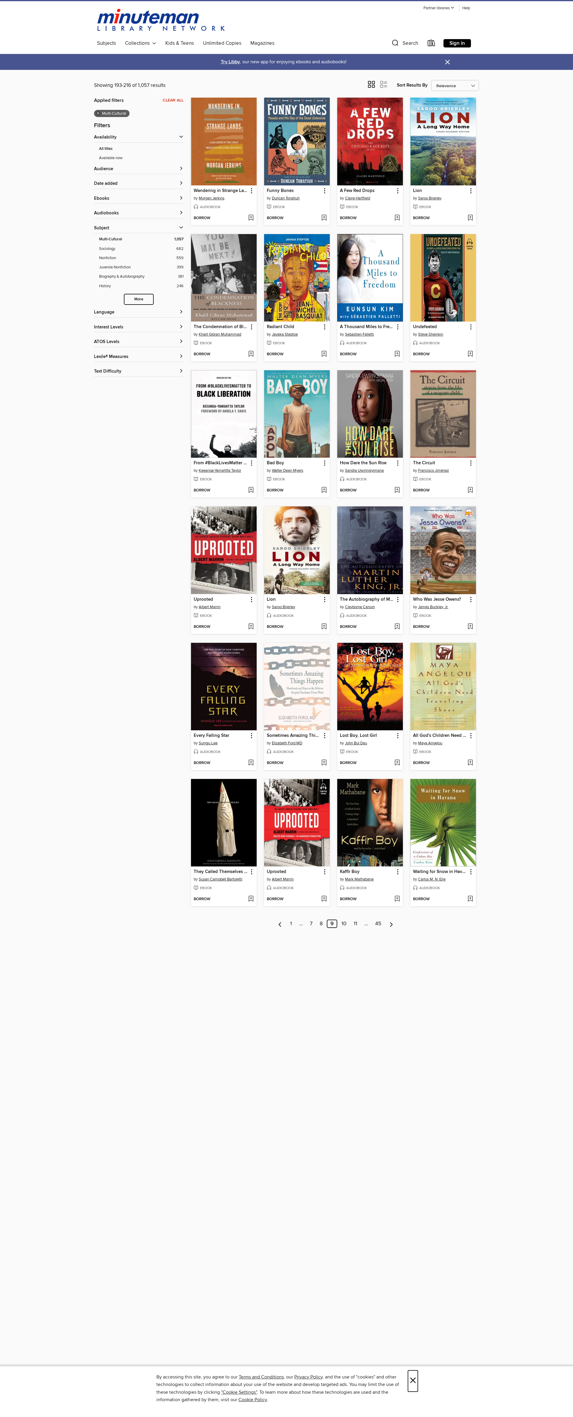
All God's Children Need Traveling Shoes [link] (440, 735)
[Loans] (431, 44)
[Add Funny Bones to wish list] (324, 218)
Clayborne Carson (360, 607)
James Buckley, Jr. (433, 607)
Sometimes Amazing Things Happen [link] (294, 735)
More (138, 299)
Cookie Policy (252, 1400)
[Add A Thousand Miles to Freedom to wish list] (397, 354)
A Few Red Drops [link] (357, 190)
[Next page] (391, 923)
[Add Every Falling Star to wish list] (251, 763)
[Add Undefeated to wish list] (470, 354)
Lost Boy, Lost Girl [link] (358, 735)
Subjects (106, 43)
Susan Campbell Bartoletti (220, 879)
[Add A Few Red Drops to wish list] (397, 218)
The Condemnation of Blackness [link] (221, 327)
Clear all (173, 100)
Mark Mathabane (359, 879)
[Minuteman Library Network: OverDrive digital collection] (161, 20)
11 (355, 923)
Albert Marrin (210, 607)
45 (378, 923)
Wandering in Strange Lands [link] (221, 190)
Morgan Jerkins (211, 198)
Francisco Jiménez (433, 470)
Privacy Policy (308, 1377)
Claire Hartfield (357, 198)
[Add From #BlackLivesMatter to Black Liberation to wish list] (251, 490)
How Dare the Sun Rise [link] (363, 463)
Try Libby (230, 62)
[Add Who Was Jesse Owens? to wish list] (470, 627)
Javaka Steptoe (285, 334)
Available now (111, 158)
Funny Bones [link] (280, 190)
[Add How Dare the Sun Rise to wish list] (397, 490)
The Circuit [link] (424, 463)
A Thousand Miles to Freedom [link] (367, 327)
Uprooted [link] (203, 599)
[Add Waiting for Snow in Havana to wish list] (470, 899)
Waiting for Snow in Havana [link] (440, 872)
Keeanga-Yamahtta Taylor (220, 470)
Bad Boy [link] (275, 463)
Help (466, 8)
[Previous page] (280, 923)
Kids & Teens (179, 43)
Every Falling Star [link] (211, 735)
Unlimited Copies (222, 43)
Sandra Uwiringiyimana (364, 470)
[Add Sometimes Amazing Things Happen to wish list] (324, 763)
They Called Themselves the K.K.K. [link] (221, 872)
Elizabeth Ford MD (287, 743)
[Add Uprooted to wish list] (251, 627)
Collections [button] (138, 43)
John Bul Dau (356, 743)
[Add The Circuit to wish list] (470, 490)
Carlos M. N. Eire (432, 879)
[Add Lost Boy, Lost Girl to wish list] (397, 763)
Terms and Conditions (261, 1377)
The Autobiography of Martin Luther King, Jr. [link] (367, 599)
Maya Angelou (430, 743)
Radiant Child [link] (280, 327)
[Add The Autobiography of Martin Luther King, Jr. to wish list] (397, 627)
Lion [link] (417, 190)
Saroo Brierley (429, 198)
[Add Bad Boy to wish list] (324, 490)
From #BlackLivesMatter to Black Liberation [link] (221, 463)
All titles (106, 148)
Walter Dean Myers (287, 470)
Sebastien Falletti (359, 334)
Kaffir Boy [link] (350, 872)
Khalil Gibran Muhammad (220, 334)
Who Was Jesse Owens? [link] (437, 599)
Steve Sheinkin (430, 334)
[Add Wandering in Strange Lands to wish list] (251, 218)
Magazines (262, 43)
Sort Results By (412, 85)
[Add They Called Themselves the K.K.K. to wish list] (251, 899)
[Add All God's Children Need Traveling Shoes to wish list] (470, 763)
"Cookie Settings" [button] (239, 1392)
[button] (439, 8)
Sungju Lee (208, 743)
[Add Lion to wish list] (470, 218)
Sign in (457, 43)
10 (343, 923)
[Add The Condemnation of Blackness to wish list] (251, 354)
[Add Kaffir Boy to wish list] (397, 899)
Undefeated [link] (425, 327)
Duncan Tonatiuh (286, 198)
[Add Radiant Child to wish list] (324, 354)
